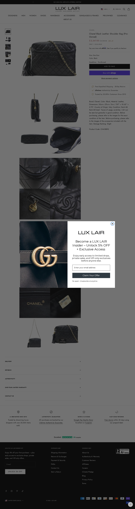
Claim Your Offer (91, 275)
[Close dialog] (112, 223)
